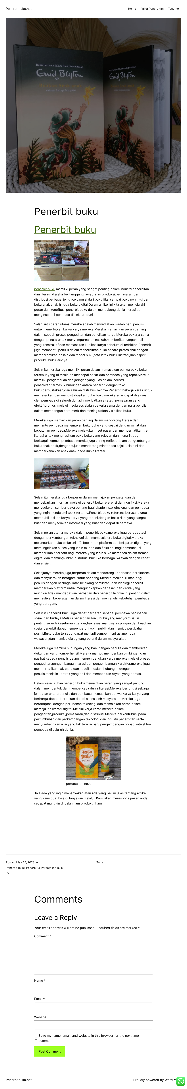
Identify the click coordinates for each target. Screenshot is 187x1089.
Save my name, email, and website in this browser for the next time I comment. (90, 1038)
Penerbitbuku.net (19, 9)
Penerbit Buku (15, 868)
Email (39, 999)
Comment (42, 936)
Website (40, 1017)
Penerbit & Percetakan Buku (45, 868)
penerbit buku (44, 289)
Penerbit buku (65, 229)
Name (39, 980)
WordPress (173, 1080)
